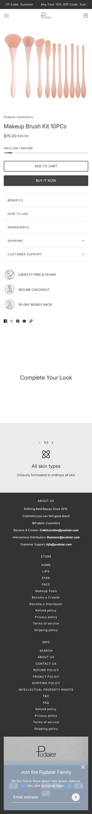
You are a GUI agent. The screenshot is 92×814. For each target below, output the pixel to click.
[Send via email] (24, 321)
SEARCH (46, 650)
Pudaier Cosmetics (18, 117)
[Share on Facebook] (5, 321)
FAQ (46, 702)
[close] (83, 767)
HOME (46, 565)
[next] (52, 442)
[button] (30, 321)
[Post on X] (11, 321)
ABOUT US (46, 657)
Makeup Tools (46, 591)
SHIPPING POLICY (46, 683)
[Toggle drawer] (6, 15)
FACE (46, 584)
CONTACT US (46, 663)
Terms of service (46, 623)
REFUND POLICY (46, 670)
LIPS (46, 571)
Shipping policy (46, 630)
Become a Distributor (46, 604)
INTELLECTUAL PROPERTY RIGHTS (46, 689)
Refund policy (46, 610)
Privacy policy (46, 617)
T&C (46, 696)
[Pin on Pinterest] (17, 321)
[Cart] (85, 15)
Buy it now (46, 180)
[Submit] (76, 797)
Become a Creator (46, 597)
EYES (46, 578)
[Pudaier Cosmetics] (46, 16)
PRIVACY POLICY (46, 676)
